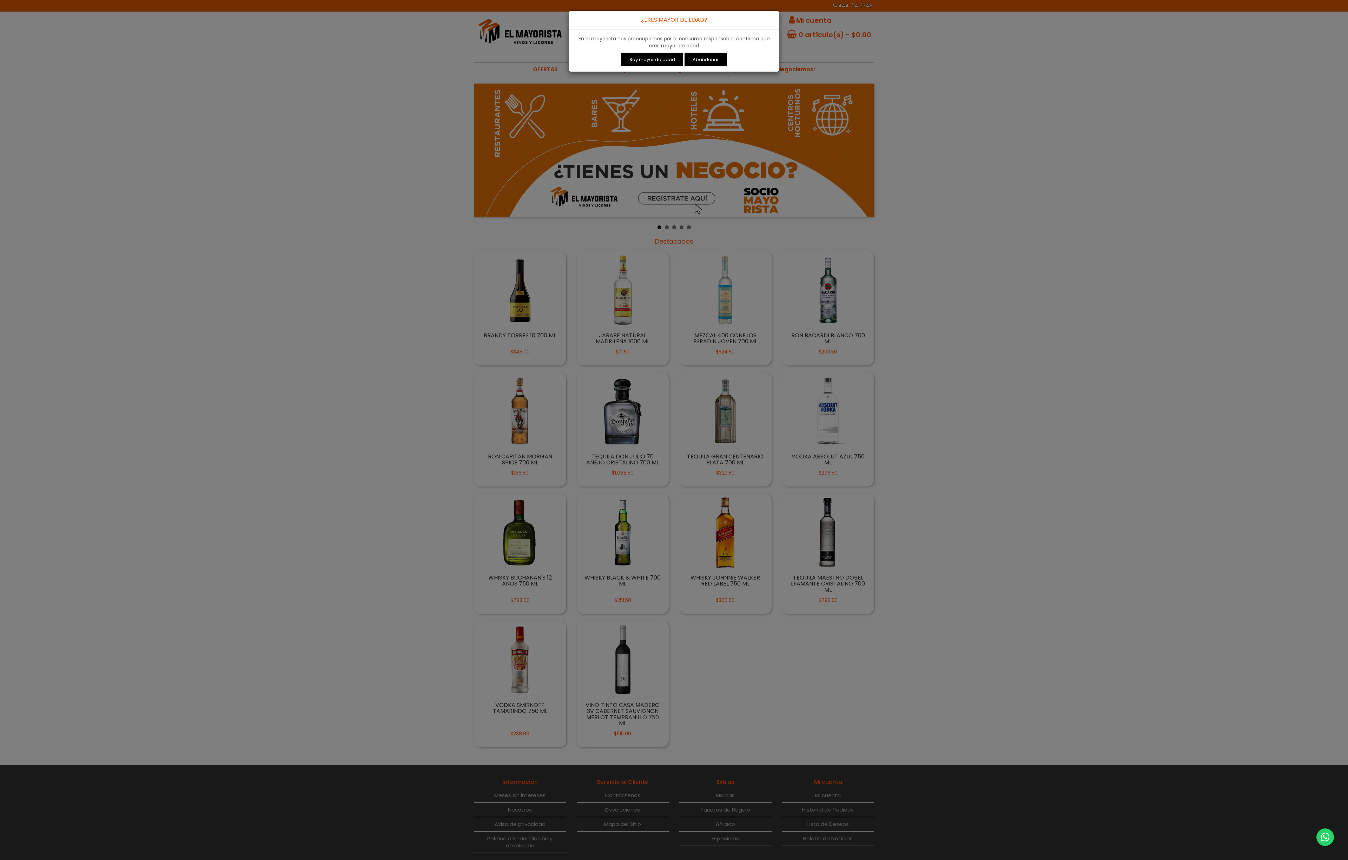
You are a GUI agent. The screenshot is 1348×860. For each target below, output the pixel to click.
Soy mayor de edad (652, 59)
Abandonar (706, 59)
